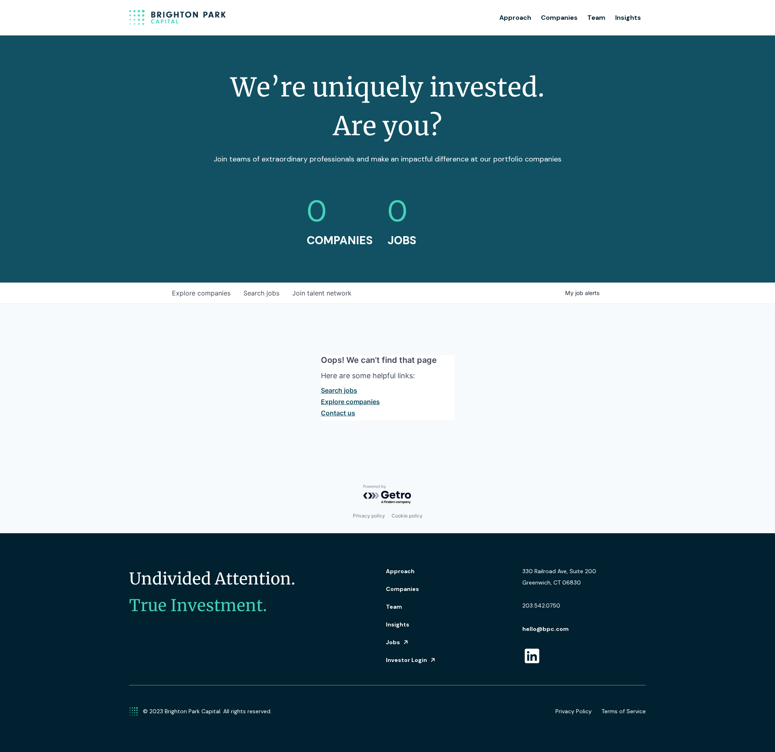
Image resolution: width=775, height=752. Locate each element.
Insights (628, 17)
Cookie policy (407, 516)
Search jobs (339, 390)
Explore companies (350, 402)
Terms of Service (623, 711)
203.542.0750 (541, 605)
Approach (515, 17)
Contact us (338, 413)
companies (201, 293)
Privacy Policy (573, 711)
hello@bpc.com (545, 629)
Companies (559, 17)
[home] (177, 18)
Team (596, 17)
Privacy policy (369, 516)
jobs (261, 293)
